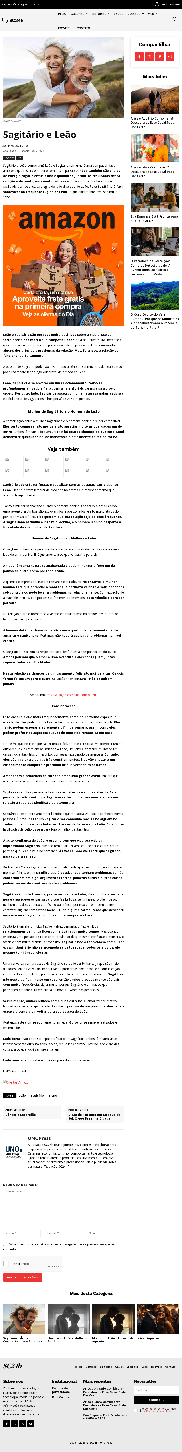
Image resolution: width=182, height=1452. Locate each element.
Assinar (154, 1400)
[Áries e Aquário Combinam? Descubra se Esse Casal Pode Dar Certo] (155, 99)
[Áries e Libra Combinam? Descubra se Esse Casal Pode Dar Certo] (155, 148)
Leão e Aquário (148, 1338)
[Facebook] (139, 56)
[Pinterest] (159, 56)
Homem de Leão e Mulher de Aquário (68, 1340)
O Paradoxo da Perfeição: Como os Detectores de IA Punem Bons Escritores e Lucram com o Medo (150, 267)
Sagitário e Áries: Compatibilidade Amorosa (22, 1340)
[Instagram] (14, 1423)
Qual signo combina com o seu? (74, 695)
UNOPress (39, 1138)
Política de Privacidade (157, 1411)
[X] (149, 56)
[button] (174, 18)
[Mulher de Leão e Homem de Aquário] (113, 1319)
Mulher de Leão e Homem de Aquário (113, 1340)
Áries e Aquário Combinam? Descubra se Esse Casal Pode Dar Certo (152, 122)
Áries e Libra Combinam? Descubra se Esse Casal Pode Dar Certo (152, 171)
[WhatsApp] (170, 56)
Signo (53, 1095)
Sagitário (9, 157)
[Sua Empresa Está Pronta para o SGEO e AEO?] (155, 197)
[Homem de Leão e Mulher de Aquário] (69, 1319)
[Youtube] (30, 1423)
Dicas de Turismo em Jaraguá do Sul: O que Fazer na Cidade (94, 1116)
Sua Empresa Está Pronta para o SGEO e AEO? (105, 1416)
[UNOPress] (13, 1152)
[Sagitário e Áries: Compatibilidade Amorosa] (24, 1319)
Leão (19, 157)
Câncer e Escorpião (20, 1115)
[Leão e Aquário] (158, 1319)
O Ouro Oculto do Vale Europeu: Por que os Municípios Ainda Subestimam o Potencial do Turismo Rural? (155, 321)
